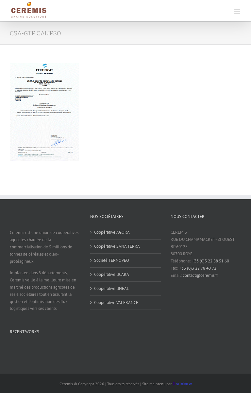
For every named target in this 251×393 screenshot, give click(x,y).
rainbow (182, 383)
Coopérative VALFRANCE (116, 302)
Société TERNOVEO (111, 260)
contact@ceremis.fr (200, 275)
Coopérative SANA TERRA (117, 246)
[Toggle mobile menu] (237, 11)
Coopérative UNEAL (111, 288)
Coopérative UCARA (111, 274)
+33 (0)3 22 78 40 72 (197, 268)
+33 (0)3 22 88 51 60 (210, 261)
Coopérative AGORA (112, 232)
